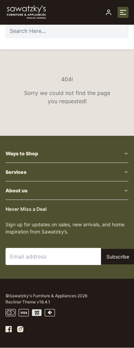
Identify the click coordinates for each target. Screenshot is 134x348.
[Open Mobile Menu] (123, 12)
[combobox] (67, 30)
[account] (108, 12)
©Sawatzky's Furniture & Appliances (40, 295)
